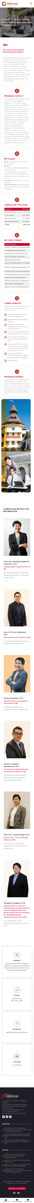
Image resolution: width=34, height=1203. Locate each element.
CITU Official (17, 1065)
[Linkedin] (10, 1117)
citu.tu (16, 1112)
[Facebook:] (17, 1024)
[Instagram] (7, 1117)
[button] (17, 1188)
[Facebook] (3, 1117)
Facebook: (17, 1029)
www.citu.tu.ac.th (18, 1110)
